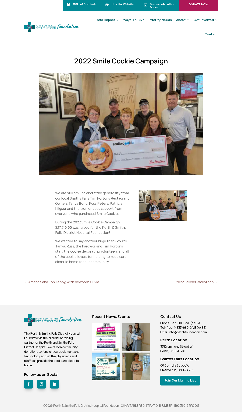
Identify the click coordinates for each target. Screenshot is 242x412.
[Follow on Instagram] (41, 384)
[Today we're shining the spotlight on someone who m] (136, 366)
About (181, 20)
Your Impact (105, 20)
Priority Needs (160, 20)
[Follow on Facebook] (28, 384)
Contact (211, 34)
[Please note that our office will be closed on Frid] (106, 366)
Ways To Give (134, 20)
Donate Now (198, 4)
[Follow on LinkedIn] (54, 384)
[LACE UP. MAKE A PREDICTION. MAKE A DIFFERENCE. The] (106, 337)
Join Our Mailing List (180, 380)
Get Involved (204, 20)
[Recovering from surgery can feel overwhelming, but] (136, 337)
